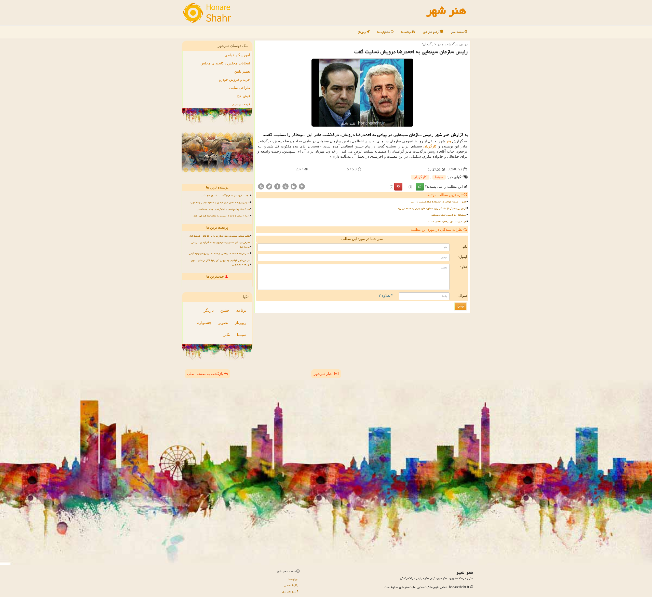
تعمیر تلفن (242, 71)
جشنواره (204, 322)
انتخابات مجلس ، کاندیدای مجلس (225, 63)
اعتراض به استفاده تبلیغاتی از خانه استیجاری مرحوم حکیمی (219, 253)
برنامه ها (406, 32)
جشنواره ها (384, 32)
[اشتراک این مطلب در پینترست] (301, 186)
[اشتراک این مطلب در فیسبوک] (277, 186)
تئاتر (226, 334)
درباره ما (293, 579)
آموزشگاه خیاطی (237, 55)
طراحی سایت (239, 88)
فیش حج (243, 96)
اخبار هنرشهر (324, 374)
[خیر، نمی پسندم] (398, 187)
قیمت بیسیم (241, 104)
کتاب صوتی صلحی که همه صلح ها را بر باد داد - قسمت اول (219, 235)
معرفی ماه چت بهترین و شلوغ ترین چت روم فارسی (223, 209)
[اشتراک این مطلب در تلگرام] (285, 186)
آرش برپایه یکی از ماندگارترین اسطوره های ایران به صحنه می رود (432, 208)
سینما (439, 177)
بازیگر (209, 310)
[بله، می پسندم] (420, 187)
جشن (224, 310)
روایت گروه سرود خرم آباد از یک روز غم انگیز (225, 195)
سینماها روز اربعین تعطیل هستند (448, 215)
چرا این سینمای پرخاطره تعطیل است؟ (447, 221)
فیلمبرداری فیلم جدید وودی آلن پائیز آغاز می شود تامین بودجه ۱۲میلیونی (220, 262)
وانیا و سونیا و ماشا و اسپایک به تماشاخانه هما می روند (222, 215)
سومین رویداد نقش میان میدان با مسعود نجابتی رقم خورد (220, 202)
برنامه (241, 310)
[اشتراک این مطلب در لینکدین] (293, 186)
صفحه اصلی (458, 32)
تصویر (223, 322)
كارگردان (430, 146)
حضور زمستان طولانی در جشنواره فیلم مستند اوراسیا (438, 201)
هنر (448, 141)
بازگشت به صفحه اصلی (205, 374)
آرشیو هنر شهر (431, 32)
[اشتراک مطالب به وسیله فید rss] (261, 186)
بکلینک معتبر (291, 585)
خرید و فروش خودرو (234, 80)
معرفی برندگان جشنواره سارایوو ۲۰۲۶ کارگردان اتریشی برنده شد (220, 244)
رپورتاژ (362, 32)
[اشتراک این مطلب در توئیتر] (269, 186)
